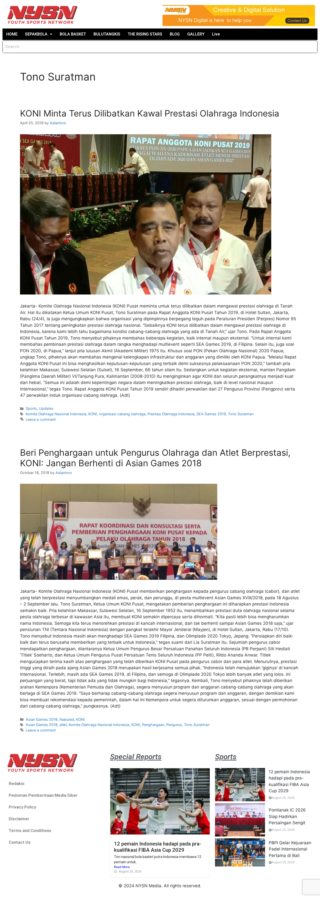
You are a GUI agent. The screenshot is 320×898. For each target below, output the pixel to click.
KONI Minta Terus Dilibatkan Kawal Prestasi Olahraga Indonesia (149, 113)
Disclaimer (19, 818)
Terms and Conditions (30, 830)
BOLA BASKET (73, 34)
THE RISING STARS (145, 34)
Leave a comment (41, 419)
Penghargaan (153, 724)
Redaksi (16, 783)
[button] (38, 34)
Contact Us (19, 842)
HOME (12, 34)
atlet (63, 724)
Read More (122, 867)
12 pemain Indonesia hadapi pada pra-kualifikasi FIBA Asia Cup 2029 (157, 847)
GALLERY (195, 34)
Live (216, 34)
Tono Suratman (241, 414)
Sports (31, 408)
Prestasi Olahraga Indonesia (171, 414)
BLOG (175, 34)
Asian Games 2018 (42, 719)
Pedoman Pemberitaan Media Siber (43, 795)
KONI (92, 414)
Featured (67, 719)
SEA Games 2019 (211, 414)
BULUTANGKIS (107, 34)
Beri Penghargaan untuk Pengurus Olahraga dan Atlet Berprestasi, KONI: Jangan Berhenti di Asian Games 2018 (155, 457)
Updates (46, 408)
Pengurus (174, 724)
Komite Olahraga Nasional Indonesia (56, 414)
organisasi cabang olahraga (122, 414)
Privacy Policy (22, 807)
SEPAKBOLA (36, 34)
